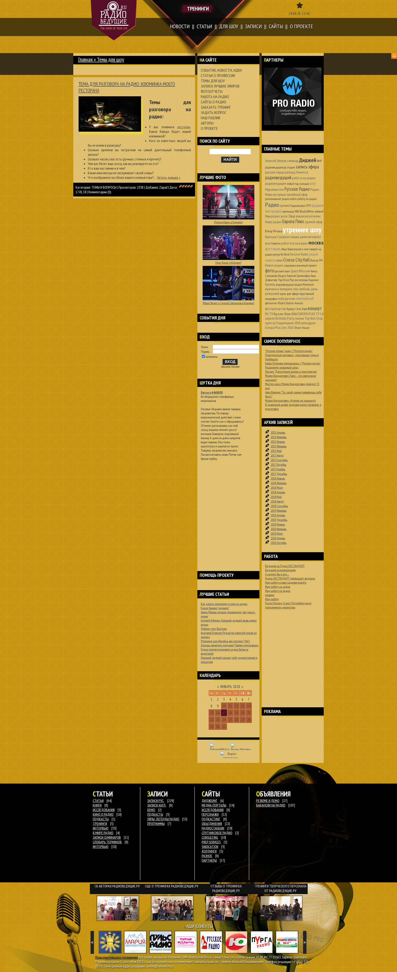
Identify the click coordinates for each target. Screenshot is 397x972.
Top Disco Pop (286, 280)
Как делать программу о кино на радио (224, 604)
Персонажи (210, 814)
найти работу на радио (303, 199)
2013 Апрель (278, 432)
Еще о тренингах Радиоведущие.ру (171, 886)
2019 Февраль (278, 511)
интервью (279, 194)
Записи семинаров (107, 837)
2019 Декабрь (279, 520)
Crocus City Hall (296, 260)
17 (224, 712)
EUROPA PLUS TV (308, 313)
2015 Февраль (278, 446)
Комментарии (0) (99, 192)
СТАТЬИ (98, 800)
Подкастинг (211, 819)
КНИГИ (97, 805)
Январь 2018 (230, 686)
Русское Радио (296, 189)
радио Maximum (304, 284)
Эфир (291, 216)
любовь (304, 289)
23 (218, 719)
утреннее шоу (302, 229)
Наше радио (273, 221)
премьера (288, 211)
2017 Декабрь (279, 474)
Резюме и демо (267, 800)
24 (224, 719)
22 (211, 719)
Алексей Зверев (275, 160)
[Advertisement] (228, 510)
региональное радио (277, 199)
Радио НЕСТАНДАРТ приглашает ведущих (290, 578)
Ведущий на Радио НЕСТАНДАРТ (285, 566)
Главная (85, 59)
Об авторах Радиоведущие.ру (117, 886)
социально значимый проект (300, 265)
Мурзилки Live (274, 189)
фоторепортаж (275, 308)
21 (249, 712)
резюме (269, 595)
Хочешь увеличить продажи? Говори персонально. (229, 645)
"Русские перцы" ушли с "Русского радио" (289, 351)
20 (242, 712)
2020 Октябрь (278, 543)
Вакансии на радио (270, 805)
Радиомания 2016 (288, 323)
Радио (272, 204)
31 (224, 726)
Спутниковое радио (217, 832)
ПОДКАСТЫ (101, 819)
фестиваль (273, 248)
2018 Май (276, 497)
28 (249, 719)
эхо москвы (301, 280)
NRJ (297, 211)
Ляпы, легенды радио (163, 819)
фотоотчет (271, 303)
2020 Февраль (278, 529)
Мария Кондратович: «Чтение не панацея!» (290, 400)
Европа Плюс (293, 221)
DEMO (151, 809)
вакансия (302, 216)
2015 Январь (278, 442)
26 (236, 719)
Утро (267, 216)
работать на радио (294, 243)
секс (296, 289)
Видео (282, 276)
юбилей (319, 211)
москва (316, 242)
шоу (313, 183)
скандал (304, 184)
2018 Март (277, 488)
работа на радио (303, 178)
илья (279, 231)
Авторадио (273, 211)
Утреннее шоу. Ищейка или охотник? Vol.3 (225, 641)
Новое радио (274, 265)
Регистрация (235, 366)
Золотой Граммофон (298, 276)
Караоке (314, 280)
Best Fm (289, 254)
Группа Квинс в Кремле (228, 222)
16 (218, 712)
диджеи (317, 205)
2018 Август (277, 501)
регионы (314, 216)
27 (242, 719)
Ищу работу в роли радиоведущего (285, 582)
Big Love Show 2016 (285, 314)
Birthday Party (284, 318)
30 (218, 726)
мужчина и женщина (278, 289)
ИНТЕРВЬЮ (100, 828)
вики (279, 260)
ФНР (319, 161)
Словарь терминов (107, 842)
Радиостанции (213, 828)
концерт (315, 308)
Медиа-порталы (214, 805)
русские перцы (275, 172)
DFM (308, 205)
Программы (156, 823)
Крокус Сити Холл (297, 309)
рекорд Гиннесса (296, 172)
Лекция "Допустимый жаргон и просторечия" (291, 371)
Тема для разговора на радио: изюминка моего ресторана (127, 87)
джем (303, 236)
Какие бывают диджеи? (215, 608)
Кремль (270, 284)
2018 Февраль (278, 483)
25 (230, 719)
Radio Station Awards (290, 303)
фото (269, 270)
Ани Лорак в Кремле (228, 263)
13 (242, 705)
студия (291, 167)
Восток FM (316, 260)
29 (211, 726)
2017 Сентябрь (279, 460)
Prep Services (211, 842)
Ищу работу (272, 599)
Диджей (307, 160)
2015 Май (276, 451)
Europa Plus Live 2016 (279, 327)
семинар (292, 160)
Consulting (210, 837)
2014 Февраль (278, 437)
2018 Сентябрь (279, 506)
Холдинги (209, 851)
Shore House (301, 328)
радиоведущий (278, 177)
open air (270, 323)
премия (284, 205)
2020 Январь (278, 524)
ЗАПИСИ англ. (156, 805)
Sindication (210, 846)
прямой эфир (314, 221)
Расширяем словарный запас (281, 367)
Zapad (163, 187)
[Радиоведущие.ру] (114, 20)
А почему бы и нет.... (277, 574)
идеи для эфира (289, 294)
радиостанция (289, 236)
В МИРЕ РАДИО (103, 832)
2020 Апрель (278, 538)
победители (286, 298)
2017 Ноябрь (278, 469)
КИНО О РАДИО (103, 814)
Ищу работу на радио (277, 587)
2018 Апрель (278, 492)
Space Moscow (300, 271)
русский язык (282, 271)
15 (211, 712)
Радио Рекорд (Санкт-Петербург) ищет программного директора (288, 605)
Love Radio (301, 254)
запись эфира (307, 167)
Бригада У (272, 236)
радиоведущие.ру (275, 167)
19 (236, 712)
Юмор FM (270, 231)
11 (230, 705)
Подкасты (155, 814)
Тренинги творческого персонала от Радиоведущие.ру (280, 888)
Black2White (307, 211)
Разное (207, 855)
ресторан (183, 127)
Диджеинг (209, 800)
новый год (293, 184)
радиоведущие (275, 183)
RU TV (269, 313)
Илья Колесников (291, 249)
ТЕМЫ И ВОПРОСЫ (103, 187)
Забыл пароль (225, 366)
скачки (299, 318)
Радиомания (297, 206)
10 (224, 705)
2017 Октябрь (278, 465)
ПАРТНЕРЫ (209, 860)
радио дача (279, 216)
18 (230, 712)
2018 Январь (278, 478)
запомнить (212, 357)
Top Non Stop (314, 318)
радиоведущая (285, 284)
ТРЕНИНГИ (100, 823)
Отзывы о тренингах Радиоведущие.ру (226, 888)
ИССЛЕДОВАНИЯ (104, 809)
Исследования (213, 809)
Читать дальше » (168, 177)
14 (249, 705)
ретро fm (278, 254)
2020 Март (277, 533)
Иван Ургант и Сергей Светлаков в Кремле (228, 303)
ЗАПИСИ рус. (155, 800)
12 (236, 705)
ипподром (308, 323)
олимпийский (304, 298)
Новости (276, 243)
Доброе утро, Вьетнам (214, 629)
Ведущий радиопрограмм (280, 570)
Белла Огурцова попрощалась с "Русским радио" (292, 363)
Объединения (212, 823)
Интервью (100, 846)
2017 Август (277, 455)
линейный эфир (297, 194)
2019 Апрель (278, 515)
